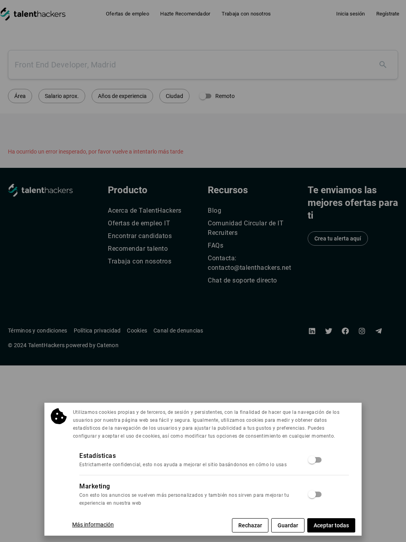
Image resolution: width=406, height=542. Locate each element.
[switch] (315, 460)
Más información (93, 524)
